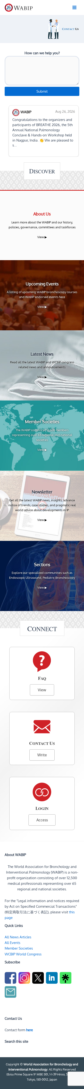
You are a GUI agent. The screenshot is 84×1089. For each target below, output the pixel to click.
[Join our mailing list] (11, 993)
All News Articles (18, 937)
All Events (12, 942)
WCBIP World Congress (23, 954)
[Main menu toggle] (74, 7)
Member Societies (19, 948)
